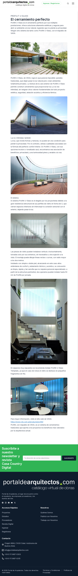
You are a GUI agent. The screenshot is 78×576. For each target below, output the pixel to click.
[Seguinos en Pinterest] (2, 502)
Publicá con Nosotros (49, 516)
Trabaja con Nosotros (49, 520)
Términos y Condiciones (51, 570)
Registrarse (6, 532)
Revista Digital (7, 524)
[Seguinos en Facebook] (9, 502)
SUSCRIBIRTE (69, 458)
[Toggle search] (68, 3)
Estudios (5, 516)
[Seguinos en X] (15, 502)
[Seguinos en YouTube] (12, 502)
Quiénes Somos (47, 513)
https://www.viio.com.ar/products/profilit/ (27, 422)
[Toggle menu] (73, 3)
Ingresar (5, 528)
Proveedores (7, 520)
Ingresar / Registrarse (51, 3)
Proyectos (6, 513)
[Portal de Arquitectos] (18, 3)
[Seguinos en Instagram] (5, 502)
